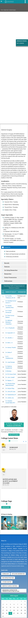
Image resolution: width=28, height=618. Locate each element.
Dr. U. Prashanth (10, 328)
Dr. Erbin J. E (9, 342)
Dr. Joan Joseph (10, 377)
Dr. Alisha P (9, 352)
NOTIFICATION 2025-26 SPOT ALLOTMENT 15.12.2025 (10, 481)
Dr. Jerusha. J (9, 337)
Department (6, 10)
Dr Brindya (8, 371)
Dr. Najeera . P (9, 380)
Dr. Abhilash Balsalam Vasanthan (9, 322)
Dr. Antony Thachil (11, 347)
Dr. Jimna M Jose (10, 391)
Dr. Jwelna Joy (10, 398)
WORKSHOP (13, 447)
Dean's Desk (5, 507)
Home (2, 10)
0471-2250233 (20, 43)
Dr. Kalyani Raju (10, 388)
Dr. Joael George (10, 362)
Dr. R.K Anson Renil (11, 374)
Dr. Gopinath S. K (10, 333)
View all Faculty (13, 434)
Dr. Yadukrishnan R (11, 394)
